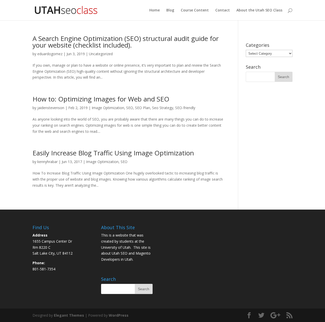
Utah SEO (119, 253)
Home (154, 10)
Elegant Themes (69, 315)
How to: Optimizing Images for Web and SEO (100, 99)
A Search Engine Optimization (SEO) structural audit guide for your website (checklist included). (125, 42)
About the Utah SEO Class (259, 10)
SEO (129, 107)
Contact (222, 10)
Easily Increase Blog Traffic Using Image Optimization (113, 152)
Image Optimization (108, 107)
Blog (170, 10)
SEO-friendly (185, 107)
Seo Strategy (162, 107)
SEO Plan (142, 107)
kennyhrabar (47, 161)
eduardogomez (49, 53)
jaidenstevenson (50, 107)
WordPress (118, 315)
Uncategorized (101, 53)
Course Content (195, 10)
